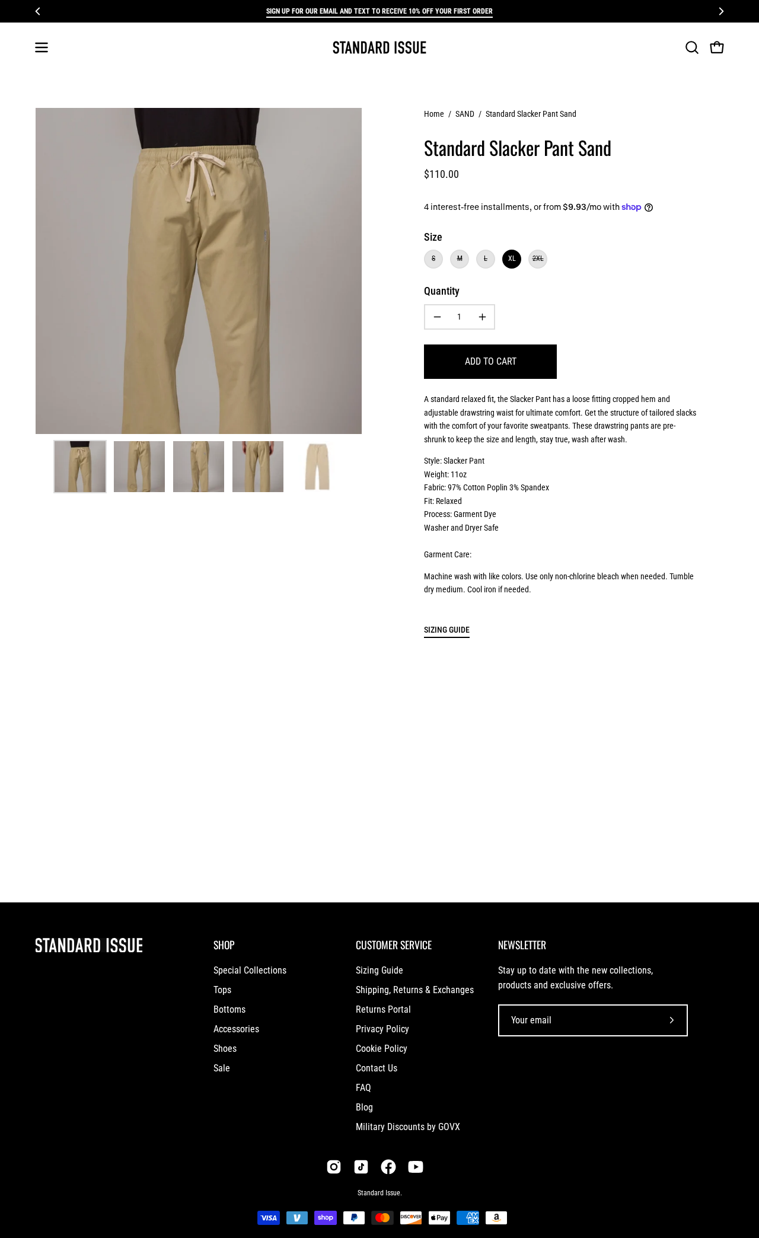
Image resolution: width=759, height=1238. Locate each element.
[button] (692, 47)
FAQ (363, 1087)
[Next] (721, 11)
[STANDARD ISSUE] (379, 47)
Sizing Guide (379, 970)
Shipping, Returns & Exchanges (415, 989)
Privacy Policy (382, 1029)
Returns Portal (383, 1009)
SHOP (223, 944)
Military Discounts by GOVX (408, 1126)
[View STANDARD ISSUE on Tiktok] (361, 1167)
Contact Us (376, 1068)
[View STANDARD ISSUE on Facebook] (388, 1167)
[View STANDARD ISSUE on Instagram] (334, 1167)
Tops (222, 989)
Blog (364, 1107)
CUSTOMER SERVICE (394, 944)
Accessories (236, 1029)
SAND (464, 114)
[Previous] (38, 11)
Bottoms (229, 1009)
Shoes (225, 1048)
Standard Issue (379, 1193)
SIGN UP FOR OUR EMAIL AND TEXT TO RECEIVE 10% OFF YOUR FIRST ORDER (379, 11)
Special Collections (249, 970)
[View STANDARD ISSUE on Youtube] (416, 1167)
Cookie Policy (381, 1048)
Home (434, 114)
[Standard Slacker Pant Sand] (80, 466)
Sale (221, 1068)
